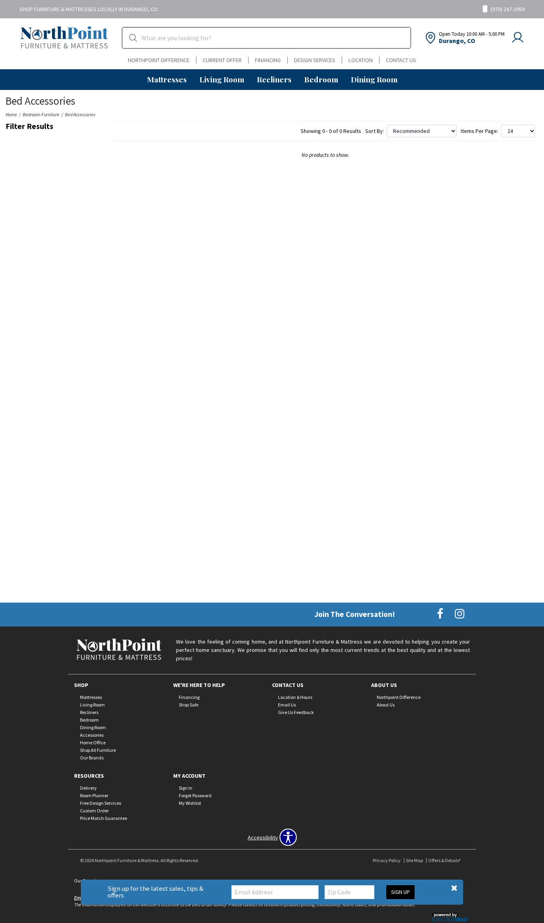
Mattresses (167, 79)
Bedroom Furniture (41, 114)
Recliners (274, 79)
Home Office (93, 742)
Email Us (287, 705)
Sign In (185, 788)
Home (11, 114)
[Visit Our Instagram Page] (459, 613)
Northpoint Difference (159, 60)
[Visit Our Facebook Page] (441, 613)
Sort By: (374, 131)
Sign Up (400, 892)
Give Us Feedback (296, 712)
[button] (454, 888)
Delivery (88, 788)
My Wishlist (190, 803)
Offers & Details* (444, 860)
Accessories (92, 735)
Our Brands (92, 758)
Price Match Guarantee (103, 818)
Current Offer (222, 60)
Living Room (222, 79)
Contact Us (401, 60)
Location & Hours (295, 697)
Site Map (414, 860)
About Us (386, 705)
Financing (268, 60)
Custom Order (94, 811)
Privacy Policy (387, 860)
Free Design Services (100, 803)
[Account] (517, 38)
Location (360, 60)
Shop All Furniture (98, 750)
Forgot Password (195, 795)
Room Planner (94, 795)
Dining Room (374, 79)
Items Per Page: (479, 131)
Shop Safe (188, 705)
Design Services (314, 60)
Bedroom (321, 79)
